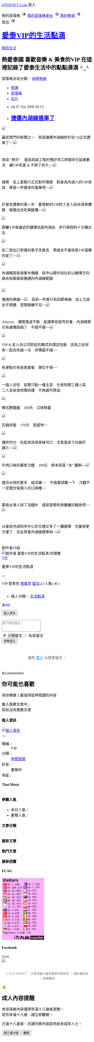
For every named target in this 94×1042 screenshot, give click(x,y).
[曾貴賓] (3, 961)
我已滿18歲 (11, 1033)
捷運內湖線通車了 (33, 118)
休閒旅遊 (39, 79)
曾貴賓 (5, 956)
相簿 (14, 88)
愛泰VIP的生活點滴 (33, 35)
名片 (14, 99)
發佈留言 (10, 641)
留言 (35, 584)
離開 (26, 1033)
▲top (6, 604)
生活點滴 (37, 596)
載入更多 (10, 613)
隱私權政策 (80, 973)
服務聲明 (49, 978)
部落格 (16, 93)
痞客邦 (25, 584)
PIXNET (21, 973)
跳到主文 (9, 48)
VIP (5, 558)
